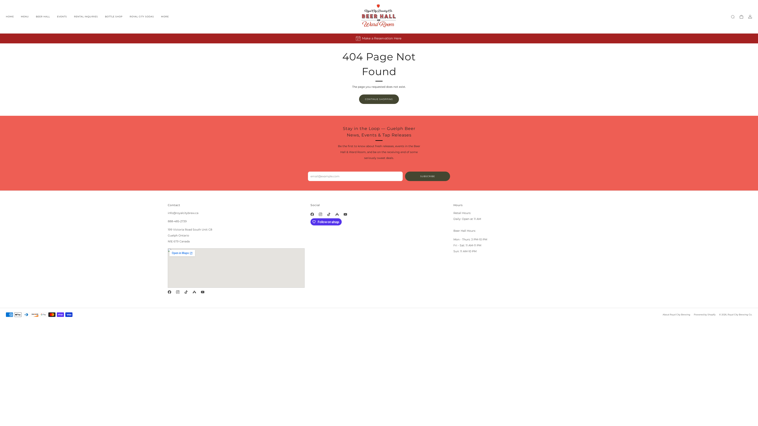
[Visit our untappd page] (194, 292)
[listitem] (379, 38)
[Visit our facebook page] (169, 292)
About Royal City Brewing (676, 314)
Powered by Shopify (705, 314)
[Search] (733, 17)
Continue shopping (379, 99)
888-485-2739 (177, 221)
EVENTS (62, 16)
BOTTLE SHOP (114, 16)
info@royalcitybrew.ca (183, 213)
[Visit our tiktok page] (186, 292)
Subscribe (427, 176)
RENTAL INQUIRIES (86, 16)
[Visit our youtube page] (202, 292)
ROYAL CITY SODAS (142, 16)
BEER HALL (43, 16)
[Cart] (741, 17)
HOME (10, 16)
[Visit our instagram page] (178, 292)
